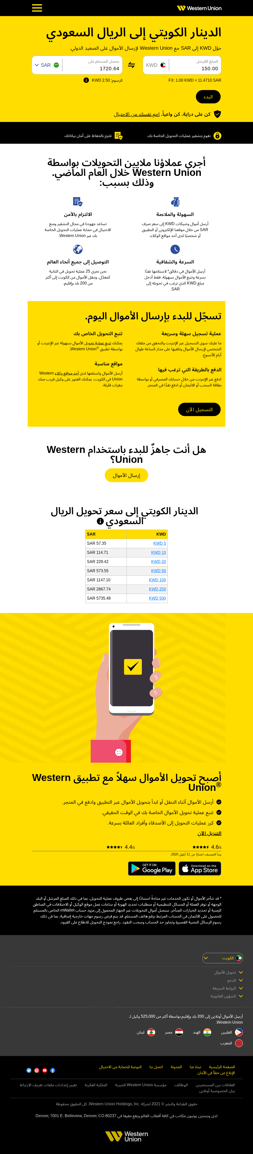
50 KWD (158, 571)
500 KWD (157, 598)
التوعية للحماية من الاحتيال (120, 1067)
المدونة (176, 1067)
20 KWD (158, 562)
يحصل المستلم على (103, 61)
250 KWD (157, 589)
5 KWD (159, 543)
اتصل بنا (156, 1067)
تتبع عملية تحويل (97, 343)
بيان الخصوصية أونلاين (217, 1091)
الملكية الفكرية (96, 1085)
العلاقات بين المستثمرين (215, 1085)
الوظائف (181, 1085)
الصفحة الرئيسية (222, 1067)
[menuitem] (197, 8)
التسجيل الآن (199, 409)
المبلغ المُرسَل (207, 61)
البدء (208, 96)
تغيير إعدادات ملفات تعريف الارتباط (48, 1085)
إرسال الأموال (126, 475)
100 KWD (157, 580)
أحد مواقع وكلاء (67, 373)
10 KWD (158, 552)
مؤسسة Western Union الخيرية (141, 1085)
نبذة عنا (195, 1067)
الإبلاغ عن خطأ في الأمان (216, 1073)
